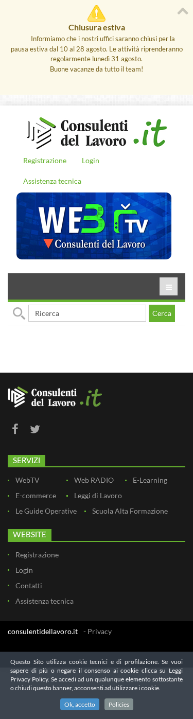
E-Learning (150, 480)
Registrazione (44, 160)
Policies (119, 704)
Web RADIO (94, 480)
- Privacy (97, 631)
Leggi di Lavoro (98, 495)
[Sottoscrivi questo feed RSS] (177, 351)
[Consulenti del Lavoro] (96, 131)
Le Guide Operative (46, 510)
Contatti (28, 585)
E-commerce (35, 495)
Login (90, 160)
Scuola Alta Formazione (130, 510)
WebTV (27, 480)
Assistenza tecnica (52, 181)
